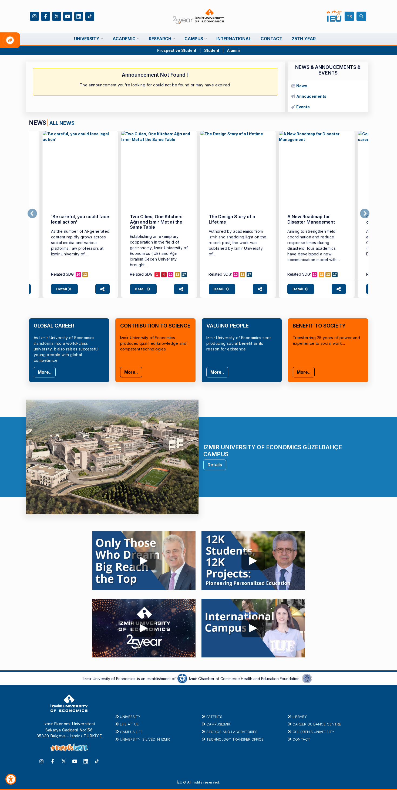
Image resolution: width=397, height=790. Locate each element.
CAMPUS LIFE (131, 732)
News (301, 85)
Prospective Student (176, 50)
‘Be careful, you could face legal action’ (80, 219)
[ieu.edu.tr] (198, 16)
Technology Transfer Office (235, 739)
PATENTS (214, 716)
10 (78, 274)
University (130, 716)
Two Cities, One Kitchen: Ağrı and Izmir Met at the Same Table (156, 222)
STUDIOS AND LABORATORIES (231, 732)
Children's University (313, 732)
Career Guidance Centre (316, 724)
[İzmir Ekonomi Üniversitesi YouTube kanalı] (67, 15)
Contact (301, 739)
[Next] (364, 213)
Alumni (233, 50)
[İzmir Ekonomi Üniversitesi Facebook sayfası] (45, 15)
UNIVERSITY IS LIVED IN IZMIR (145, 739)
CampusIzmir (218, 724)
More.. (45, 372)
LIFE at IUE (129, 724)
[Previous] (32, 213)
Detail (62, 289)
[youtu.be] (144, 559)
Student (212, 50)
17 (184, 274)
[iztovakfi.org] (307, 678)
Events (303, 106)
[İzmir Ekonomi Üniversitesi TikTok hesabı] (89, 15)
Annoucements (311, 96)
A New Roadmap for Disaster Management (311, 219)
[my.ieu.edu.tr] (334, 16)
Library (299, 716)
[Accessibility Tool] (10, 779)
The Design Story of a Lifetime (232, 219)
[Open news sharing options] (102, 289)
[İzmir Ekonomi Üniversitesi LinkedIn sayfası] (78, 15)
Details (214, 464)
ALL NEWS (62, 123)
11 (321, 274)
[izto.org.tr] (182, 678)
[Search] (362, 16)
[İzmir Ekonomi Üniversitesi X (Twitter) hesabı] (56, 15)
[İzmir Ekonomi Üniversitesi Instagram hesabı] (34, 15)
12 (85, 274)
